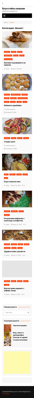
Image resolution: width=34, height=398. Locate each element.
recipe (13, 52)
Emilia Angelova (10, 109)
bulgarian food (16, 94)
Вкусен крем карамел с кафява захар (14, 289)
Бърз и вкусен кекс (12, 182)
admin (8, 69)
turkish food (8, 55)
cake (6, 174)
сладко (21, 55)
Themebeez (6, 394)
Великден (14, 211)
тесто (24, 102)
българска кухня (22, 98)
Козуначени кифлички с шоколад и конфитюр (14, 219)
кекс (6, 178)
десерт (15, 55)
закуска (13, 102)
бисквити (13, 98)
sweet (19, 52)
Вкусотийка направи (13, 8)
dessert (7, 52)
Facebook (2, 3)
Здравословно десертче (14, 251)
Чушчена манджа (20, 325)
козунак (7, 215)
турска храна (8, 59)
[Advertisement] (17, 362)
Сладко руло (9, 142)
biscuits (7, 94)
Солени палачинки (20, 340)
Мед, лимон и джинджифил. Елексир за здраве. (20, 335)
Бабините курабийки (12, 105)
